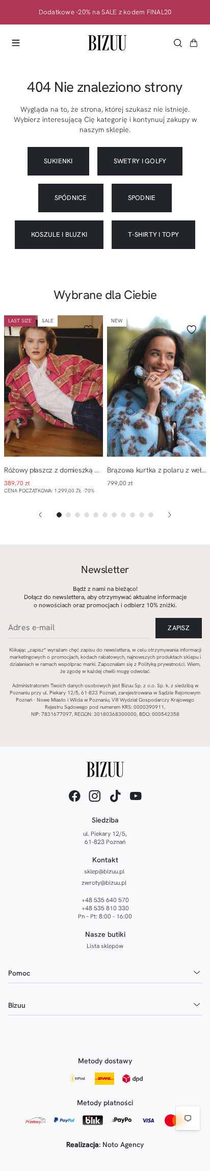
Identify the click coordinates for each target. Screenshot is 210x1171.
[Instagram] (95, 796)
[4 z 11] (86, 514)
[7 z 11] (114, 514)
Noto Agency (123, 1144)
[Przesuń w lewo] (40, 515)
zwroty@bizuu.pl (104, 883)
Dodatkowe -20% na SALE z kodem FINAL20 (105, 12)
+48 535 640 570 (105, 900)
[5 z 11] (95, 514)
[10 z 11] (141, 514)
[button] (193, 42)
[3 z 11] (77, 514)
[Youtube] (135, 796)
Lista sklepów (105, 946)
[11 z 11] (150, 514)
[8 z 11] (123, 514)
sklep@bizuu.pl (104, 871)
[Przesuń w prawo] (170, 515)
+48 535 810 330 (105, 908)
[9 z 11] (132, 514)
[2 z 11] (68, 514)
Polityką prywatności (161, 664)
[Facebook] (74, 796)
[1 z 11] (59, 514)
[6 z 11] (105, 514)
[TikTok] (115, 796)
